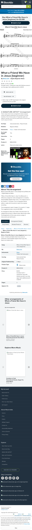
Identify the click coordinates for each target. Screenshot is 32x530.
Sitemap (4, 461)
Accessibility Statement (7, 428)
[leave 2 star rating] (4, 81)
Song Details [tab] (5, 224)
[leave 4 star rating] (9, 81)
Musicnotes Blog (6, 449)
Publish (3, 419)
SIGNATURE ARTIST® (7, 452)
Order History (5, 395)
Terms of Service (6, 431)
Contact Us (4, 425)
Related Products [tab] (16, 224)
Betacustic (6, 78)
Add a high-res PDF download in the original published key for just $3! (14, 100)
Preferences (5, 398)
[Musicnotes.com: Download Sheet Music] (7, 2)
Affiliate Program (6, 422)
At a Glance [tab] (5, 221)
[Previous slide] (3, 325)
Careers (4, 413)
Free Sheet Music (6, 458)
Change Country (4, 509)
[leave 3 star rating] (7, 81)
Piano (11, 129)
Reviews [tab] (26, 224)
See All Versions (7, 96)
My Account (5, 389)
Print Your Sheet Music (7, 401)
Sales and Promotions (7, 455)
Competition (4, 464)
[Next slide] (29, 325)
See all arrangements (10, 307)
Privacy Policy (5, 434)
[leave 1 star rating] (2, 81)
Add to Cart (17, 106)
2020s (19, 286)
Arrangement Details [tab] (16, 221)
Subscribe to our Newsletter (10, 469)
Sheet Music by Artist (7, 446)
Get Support (5, 404)
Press (3, 416)
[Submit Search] (28, 6)
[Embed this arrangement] (2, 186)
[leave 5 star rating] (11, 81)
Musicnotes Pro (5, 392)
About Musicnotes (7, 410)
